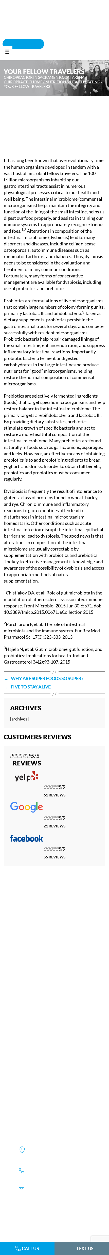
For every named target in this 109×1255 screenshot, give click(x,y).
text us (85, 1248)
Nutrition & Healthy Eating (72, 82)
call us (30, 1248)
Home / (38, 82)
